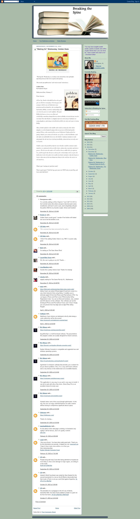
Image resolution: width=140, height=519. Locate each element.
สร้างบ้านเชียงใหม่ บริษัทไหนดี (60, 494)
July (89, 179)
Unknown (43, 412)
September (91, 174)
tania (41, 286)
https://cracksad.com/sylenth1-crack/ (51, 396)
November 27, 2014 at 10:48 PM (49, 283)
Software (43, 314)
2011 (88, 201)
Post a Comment (41, 502)
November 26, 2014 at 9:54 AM (49, 273)
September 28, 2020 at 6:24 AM (49, 339)
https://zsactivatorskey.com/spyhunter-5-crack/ (54, 361)
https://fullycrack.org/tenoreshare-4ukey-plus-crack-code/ (57, 289)
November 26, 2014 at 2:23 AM (49, 211)
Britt (41, 248)
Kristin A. (43, 215)
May (89, 183)
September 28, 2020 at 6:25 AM (49, 389)
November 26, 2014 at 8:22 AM (49, 244)
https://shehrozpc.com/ (47, 415)
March (90, 188)
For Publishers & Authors (47, 41)
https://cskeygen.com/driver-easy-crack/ (52, 378)
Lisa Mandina (44, 267)
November (91, 151)
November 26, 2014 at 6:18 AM (49, 223)
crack (42, 440)
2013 (88, 196)
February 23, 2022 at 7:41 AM (49, 453)
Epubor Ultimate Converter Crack (50, 450)
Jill (97, 61)
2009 (88, 206)
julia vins (42, 432)
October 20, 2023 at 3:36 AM (48, 484)
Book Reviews (61, 41)
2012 (88, 199)
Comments (90, 115)
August (90, 176)
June (90, 181)
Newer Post (36, 508)
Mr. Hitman (43, 327)
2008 (88, 208)
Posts (89, 111)
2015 (88, 144)
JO (41, 457)
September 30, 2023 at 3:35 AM (49, 469)
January (90, 193)
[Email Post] (77, 191)
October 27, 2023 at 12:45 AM (49, 498)
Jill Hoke (43, 226)
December (91, 149)
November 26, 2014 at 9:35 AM (49, 263)
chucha (42, 277)
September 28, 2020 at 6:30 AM (49, 422)
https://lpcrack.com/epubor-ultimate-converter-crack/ (55, 345)
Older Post (77, 508)
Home (35, 41)
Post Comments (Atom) (49, 512)
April (89, 186)
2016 (88, 142)
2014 (88, 147)
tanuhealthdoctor (45, 426)
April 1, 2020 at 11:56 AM (47, 324)
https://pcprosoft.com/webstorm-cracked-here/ (54, 320)
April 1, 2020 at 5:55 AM (47, 310)
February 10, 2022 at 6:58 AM (49, 436)
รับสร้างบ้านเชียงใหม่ (46, 465)
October (90, 171)
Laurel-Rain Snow (45, 257)
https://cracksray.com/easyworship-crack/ (52, 330)
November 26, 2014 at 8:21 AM (49, 232)
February (91, 191)
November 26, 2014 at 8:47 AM (49, 254)
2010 (88, 204)
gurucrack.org (74, 444)
